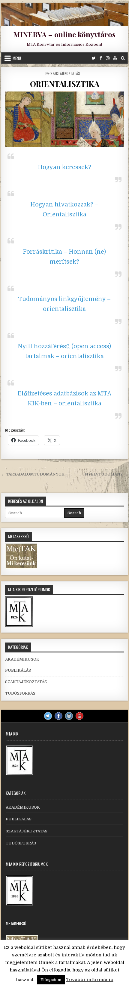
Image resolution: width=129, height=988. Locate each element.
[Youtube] (115, 58)
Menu (17, 58)
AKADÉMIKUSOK (22, 659)
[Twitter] (94, 58)
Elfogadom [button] (50, 979)
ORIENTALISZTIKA (64, 84)
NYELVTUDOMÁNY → (106, 474)
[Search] (123, 58)
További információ (89, 979)
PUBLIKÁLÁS (18, 670)
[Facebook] (101, 58)
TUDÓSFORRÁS (20, 693)
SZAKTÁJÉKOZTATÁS (65, 73)
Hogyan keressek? (64, 167)
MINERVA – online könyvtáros (64, 34)
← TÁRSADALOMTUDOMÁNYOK (32, 474)
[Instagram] (108, 58)
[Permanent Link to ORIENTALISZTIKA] (64, 119)
